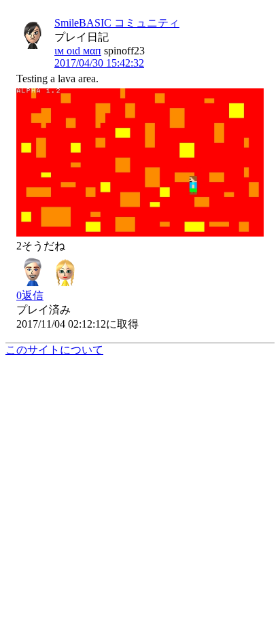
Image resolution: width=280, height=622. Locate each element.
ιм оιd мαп (77, 50)
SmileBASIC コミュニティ (116, 23)
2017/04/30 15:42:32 (99, 63)
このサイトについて (54, 350)
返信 (29, 295)
